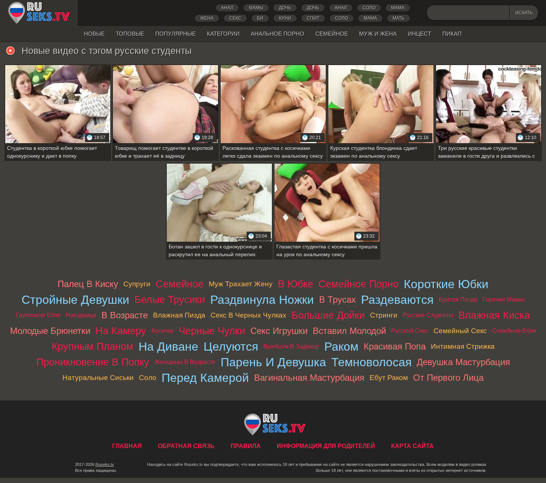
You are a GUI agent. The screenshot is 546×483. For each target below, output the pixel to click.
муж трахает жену (241, 284)
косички (162, 331)
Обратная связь (186, 446)
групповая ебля (38, 315)
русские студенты (428, 315)
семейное (180, 284)
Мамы (256, 7)
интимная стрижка (463, 346)
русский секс (409, 331)
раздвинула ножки (262, 300)
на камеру (120, 331)
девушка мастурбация (463, 362)
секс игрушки (279, 331)
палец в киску (88, 284)
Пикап (452, 33)
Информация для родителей (326, 446)
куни (285, 18)
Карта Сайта (412, 446)
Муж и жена (378, 33)
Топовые (130, 33)
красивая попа (395, 346)
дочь (285, 7)
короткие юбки (446, 284)
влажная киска (494, 315)
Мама (397, 7)
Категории (223, 33)
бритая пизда (458, 299)
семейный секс (460, 331)
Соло (369, 7)
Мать (398, 18)
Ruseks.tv (104, 464)
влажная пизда (179, 315)
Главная (39, 13)
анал (341, 7)
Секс (235, 18)
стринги (383, 315)
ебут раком (389, 377)
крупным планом (92, 346)
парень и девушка (273, 362)
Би (260, 18)
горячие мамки (503, 299)
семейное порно (358, 284)
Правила (246, 446)
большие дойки (328, 315)
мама (370, 18)
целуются (231, 346)
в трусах (337, 299)
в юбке (295, 284)
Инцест (419, 33)
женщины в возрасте (185, 362)
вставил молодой (349, 331)
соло (341, 18)
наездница (81, 315)
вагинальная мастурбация (309, 378)
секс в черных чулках (248, 315)
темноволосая (371, 362)
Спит (313, 18)
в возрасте (124, 315)
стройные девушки (75, 300)
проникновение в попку (92, 362)
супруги (136, 284)
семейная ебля (514, 331)
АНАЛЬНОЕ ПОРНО (277, 33)
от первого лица (448, 378)
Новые (94, 33)
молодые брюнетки (50, 331)
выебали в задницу (291, 346)
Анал (227, 7)
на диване (168, 346)
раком (341, 346)
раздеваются (397, 300)
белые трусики (169, 299)
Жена (207, 18)
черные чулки (212, 331)
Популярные (175, 33)
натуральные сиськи (98, 377)
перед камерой (205, 378)
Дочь (313, 7)
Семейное (331, 33)
